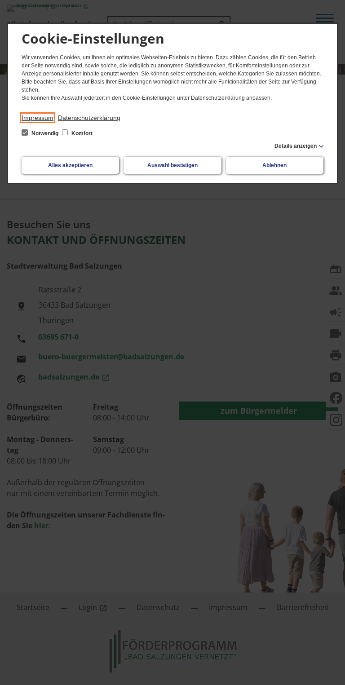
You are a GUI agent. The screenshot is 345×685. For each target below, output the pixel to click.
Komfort (81, 133)
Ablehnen (274, 165)
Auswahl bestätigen (172, 165)
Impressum (37, 117)
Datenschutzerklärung (89, 117)
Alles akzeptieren (70, 165)
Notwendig (45, 133)
